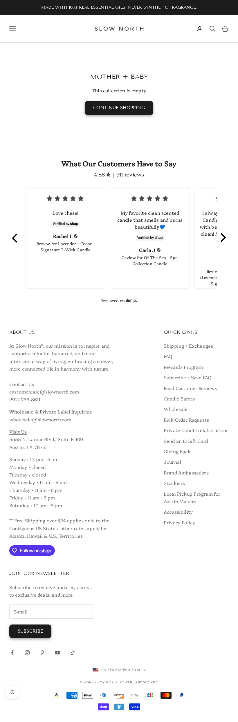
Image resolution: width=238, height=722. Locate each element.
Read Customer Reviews (190, 388)
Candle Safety (179, 398)
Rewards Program (183, 367)
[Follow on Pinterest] (42, 653)
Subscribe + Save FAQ (187, 377)
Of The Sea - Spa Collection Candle (155, 260)
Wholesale (175, 409)
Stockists (174, 483)
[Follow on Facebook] (12, 653)
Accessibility (178, 511)
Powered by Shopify (139, 682)
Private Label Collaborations (196, 430)
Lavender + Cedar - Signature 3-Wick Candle (68, 246)
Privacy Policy (179, 522)
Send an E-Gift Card (186, 441)
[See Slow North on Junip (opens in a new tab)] (132, 300)
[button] (15, 238)
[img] (76, 236)
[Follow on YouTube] (57, 653)
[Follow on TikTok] (72, 653)
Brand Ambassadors (186, 472)
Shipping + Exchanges (188, 345)
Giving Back (177, 451)
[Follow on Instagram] (27, 653)
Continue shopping (119, 107)
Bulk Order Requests (186, 419)
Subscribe (30, 631)
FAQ (168, 356)
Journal (172, 462)
